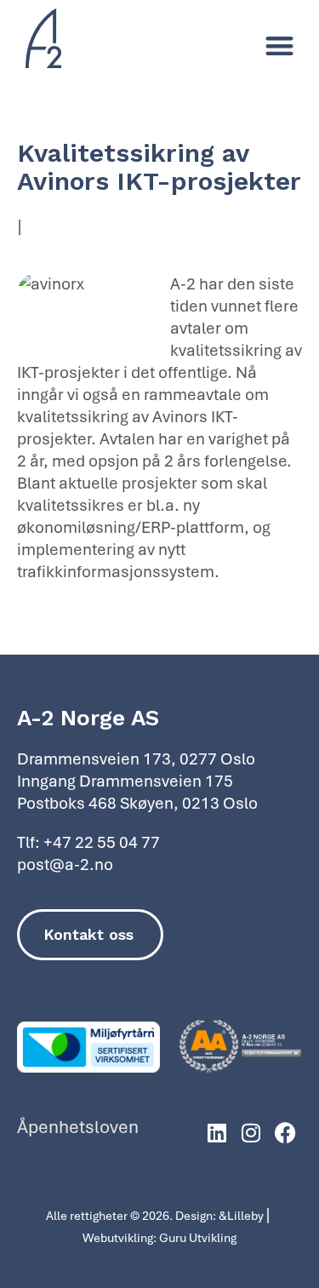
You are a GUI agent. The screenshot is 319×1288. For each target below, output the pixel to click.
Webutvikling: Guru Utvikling (159, 1237)
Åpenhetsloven (78, 1126)
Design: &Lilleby (219, 1215)
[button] (280, 46)
